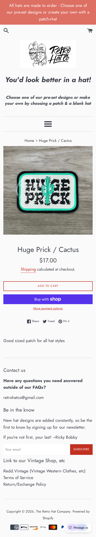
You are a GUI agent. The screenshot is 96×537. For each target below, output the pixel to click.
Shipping (28, 269)
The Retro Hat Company (53, 511)
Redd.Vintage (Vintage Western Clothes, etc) (44, 471)
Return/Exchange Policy (24, 484)
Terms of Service (18, 478)
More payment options (48, 308)
